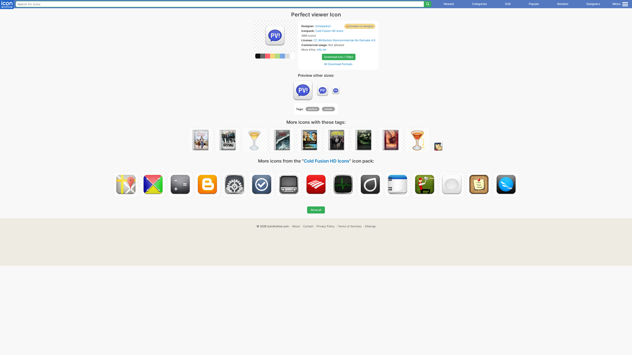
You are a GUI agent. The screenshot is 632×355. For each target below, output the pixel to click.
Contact (308, 226)
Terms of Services (350, 226)
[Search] (427, 4)
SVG (508, 4)
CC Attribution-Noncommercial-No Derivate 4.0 (344, 40)
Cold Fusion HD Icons (329, 31)
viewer (328, 109)
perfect (312, 109)
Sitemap (370, 226)
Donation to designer (361, 26)
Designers (593, 4)
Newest (449, 4)
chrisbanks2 (323, 26)
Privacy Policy (326, 226)
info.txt (321, 49)
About (296, 226)
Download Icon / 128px (338, 57)
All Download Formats (338, 64)
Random (562, 4)
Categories (479, 4)
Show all (316, 210)
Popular (534, 4)
